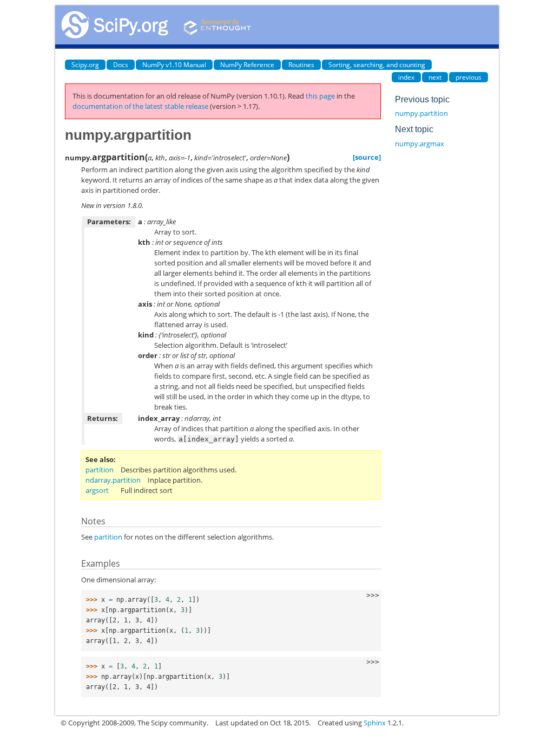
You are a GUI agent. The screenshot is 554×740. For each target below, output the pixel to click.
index (406, 77)
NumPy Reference (247, 64)
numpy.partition (421, 113)
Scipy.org (85, 64)
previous (469, 77)
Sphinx (375, 723)
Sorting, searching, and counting (376, 64)
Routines (301, 64)
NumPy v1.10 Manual (174, 64)
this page (320, 96)
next (434, 77)
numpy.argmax (419, 143)
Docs (120, 64)
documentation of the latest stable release (140, 106)
